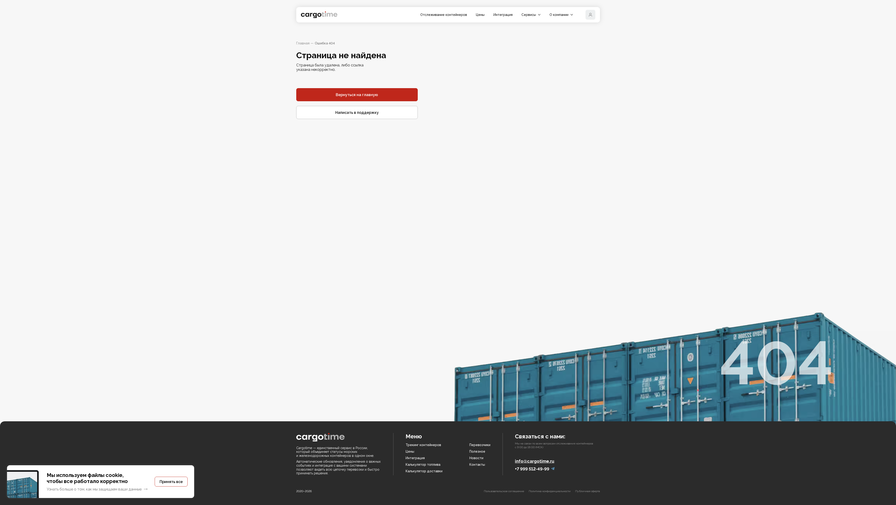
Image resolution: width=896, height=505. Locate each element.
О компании (559, 15)
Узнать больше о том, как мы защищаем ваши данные (94, 489)
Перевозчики (479, 445)
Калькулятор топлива (423, 464)
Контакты (477, 464)
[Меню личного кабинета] (590, 15)
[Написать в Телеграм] (553, 468)
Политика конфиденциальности (550, 491)
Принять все (171, 482)
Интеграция (503, 15)
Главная (303, 43)
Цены (480, 15)
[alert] (100, 481)
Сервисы (528, 15)
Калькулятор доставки (424, 471)
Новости (476, 458)
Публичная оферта (587, 491)
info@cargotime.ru (534, 461)
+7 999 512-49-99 (532, 468)
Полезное (477, 451)
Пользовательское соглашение (504, 491)
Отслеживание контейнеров (443, 15)
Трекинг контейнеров (423, 445)
